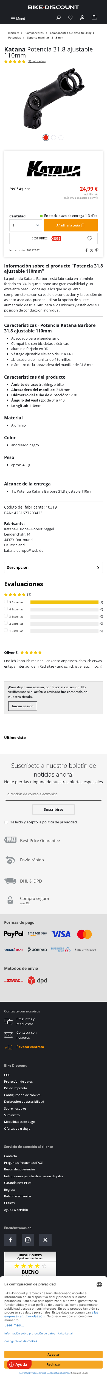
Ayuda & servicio (16, 1210)
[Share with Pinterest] (96, 250)
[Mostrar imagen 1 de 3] (45, 137)
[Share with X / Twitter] (91, 250)
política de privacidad (59, 822)
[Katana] (53, 169)
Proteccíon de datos (18, 1081)
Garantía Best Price (17, 1183)
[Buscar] (58, 18)
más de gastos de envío (81, 198)
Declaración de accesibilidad (24, 1101)
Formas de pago (19, 922)
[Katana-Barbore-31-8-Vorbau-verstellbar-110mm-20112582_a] (53, 99)
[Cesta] (94, 18)
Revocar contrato (30, 1046)
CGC (7, 1075)
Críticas (9, 1203)
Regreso (10, 1189)
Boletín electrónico (17, 1196)
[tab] (53, 567)
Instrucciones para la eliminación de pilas (33, 1176)
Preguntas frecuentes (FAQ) (23, 1162)
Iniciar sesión (22, 706)
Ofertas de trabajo (17, 1128)
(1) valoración (37, 61)
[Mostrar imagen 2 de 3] (53, 137)
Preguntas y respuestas (25, 1021)
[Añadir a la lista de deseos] (90, 238)
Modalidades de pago (19, 1121)
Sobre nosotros (15, 1108)
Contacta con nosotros (26, 1035)
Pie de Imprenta (15, 1088)
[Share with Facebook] (85, 250)
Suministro (12, 1115)
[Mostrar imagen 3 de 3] (60, 137)
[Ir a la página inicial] (53, 7)
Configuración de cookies (22, 1095)
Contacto (10, 1156)
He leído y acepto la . (44, 822)
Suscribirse (53, 809)
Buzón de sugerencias (19, 1169)
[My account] (82, 18)
